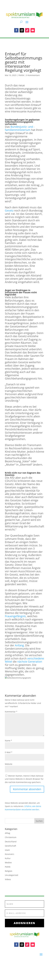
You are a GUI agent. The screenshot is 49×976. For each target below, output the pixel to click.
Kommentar (11, 711)
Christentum (10, 837)
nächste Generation (29, 661)
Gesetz (9, 210)
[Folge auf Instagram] (22, 30)
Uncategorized (11, 875)
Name (8, 740)
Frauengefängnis (15, 616)
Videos (8, 879)
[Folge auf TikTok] (27, 30)
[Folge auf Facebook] (16, 30)
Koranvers (9, 854)
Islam (7, 850)
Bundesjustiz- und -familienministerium (19, 128)
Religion (8, 871)
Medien (8, 862)
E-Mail (8, 752)
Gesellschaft (10, 845)
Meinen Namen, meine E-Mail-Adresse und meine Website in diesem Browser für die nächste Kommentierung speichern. (24, 779)
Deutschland (10, 841)
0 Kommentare (33, 75)
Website (8, 764)
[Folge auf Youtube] (32, 30)
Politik (21, 75)
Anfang (19, 645)
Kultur (8, 858)
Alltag (7, 833)
